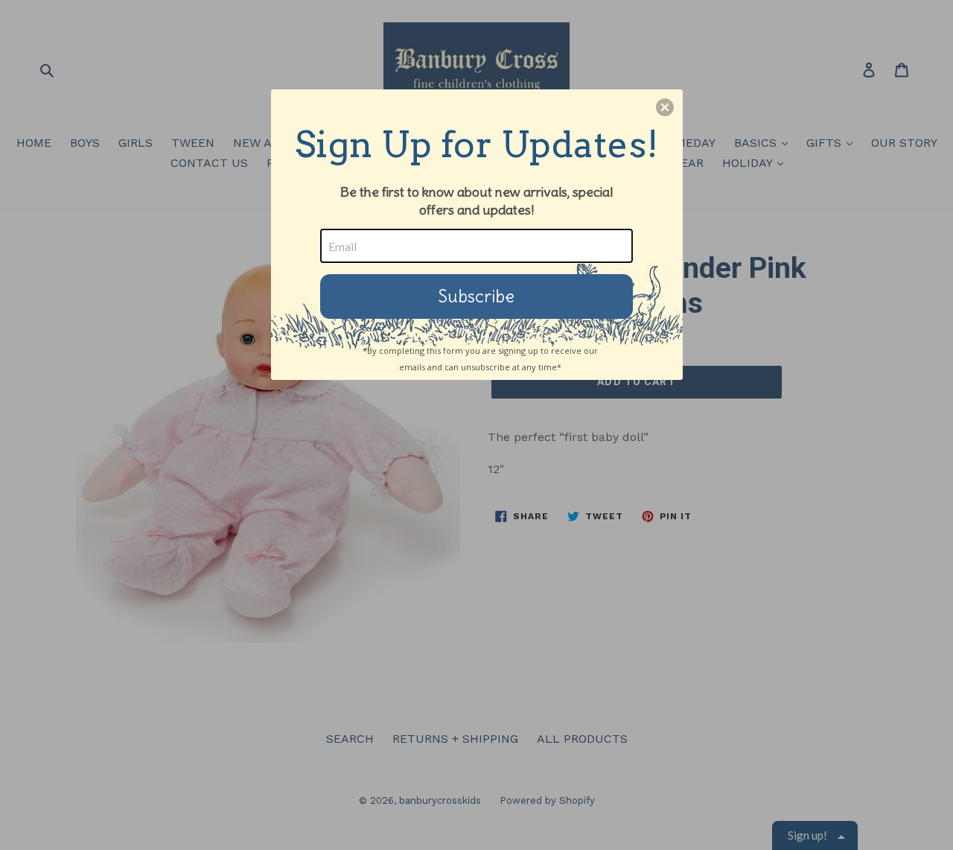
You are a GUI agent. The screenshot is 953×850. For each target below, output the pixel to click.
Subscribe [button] (476, 296)
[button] (665, 107)
